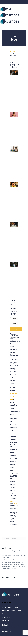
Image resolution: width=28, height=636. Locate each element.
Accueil (12, 51)
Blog (3, 613)
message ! (14, 526)
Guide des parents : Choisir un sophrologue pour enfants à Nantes (14, 556)
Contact (4, 4)
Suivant (16, 305)
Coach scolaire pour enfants (9, 559)
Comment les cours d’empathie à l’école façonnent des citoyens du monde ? (12, 552)
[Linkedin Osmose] (2, 603)
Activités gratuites (6, 617)
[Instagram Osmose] (7, 603)
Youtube (12, 501)
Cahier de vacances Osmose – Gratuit (11, 610)
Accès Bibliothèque (22, 4)
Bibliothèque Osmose (7, 621)
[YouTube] (10, 603)
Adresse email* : (14, 319)
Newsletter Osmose (7, 631)
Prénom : (14, 324)
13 (12, 305)
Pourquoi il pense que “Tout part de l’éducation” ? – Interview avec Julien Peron (14, 567)
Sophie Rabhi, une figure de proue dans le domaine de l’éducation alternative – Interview (13, 563)
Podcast (15, 503)
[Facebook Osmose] (5, 603)
